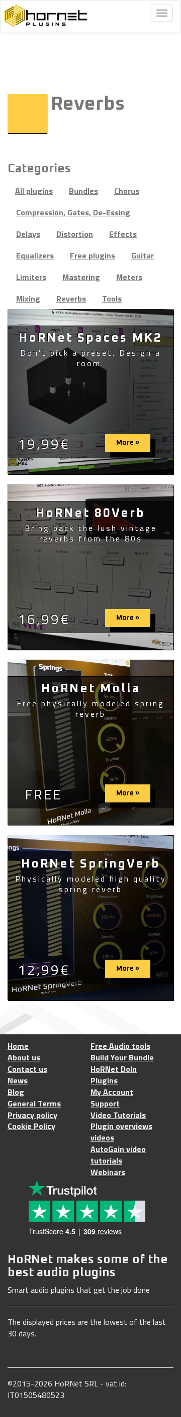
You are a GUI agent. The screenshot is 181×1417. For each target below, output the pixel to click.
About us (24, 1057)
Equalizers (35, 255)
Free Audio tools (120, 1046)
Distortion (74, 234)
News (18, 1080)
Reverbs (71, 299)
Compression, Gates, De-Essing (73, 212)
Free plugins (92, 255)
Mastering (81, 277)
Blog (16, 1092)
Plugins (104, 1080)
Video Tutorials (118, 1115)
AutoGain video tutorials (118, 1155)
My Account (111, 1092)
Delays (28, 234)
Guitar (142, 255)
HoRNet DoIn (113, 1069)
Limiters (31, 277)
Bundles (83, 191)
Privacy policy (32, 1115)
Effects (123, 234)
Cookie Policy (31, 1126)
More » (127, 442)
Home (18, 1046)
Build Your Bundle (122, 1057)
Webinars (107, 1172)
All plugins (34, 191)
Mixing (28, 299)
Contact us (27, 1069)
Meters (129, 277)
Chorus (126, 191)
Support (105, 1103)
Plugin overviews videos (121, 1132)
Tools (112, 299)
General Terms (34, 1103)
